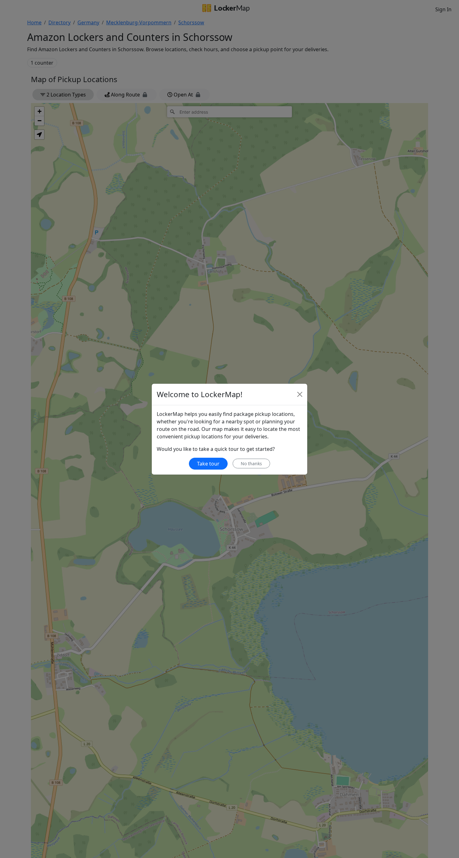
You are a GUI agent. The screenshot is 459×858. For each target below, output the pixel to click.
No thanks (251, 463)
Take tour (208, 463)
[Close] (300, 394)
